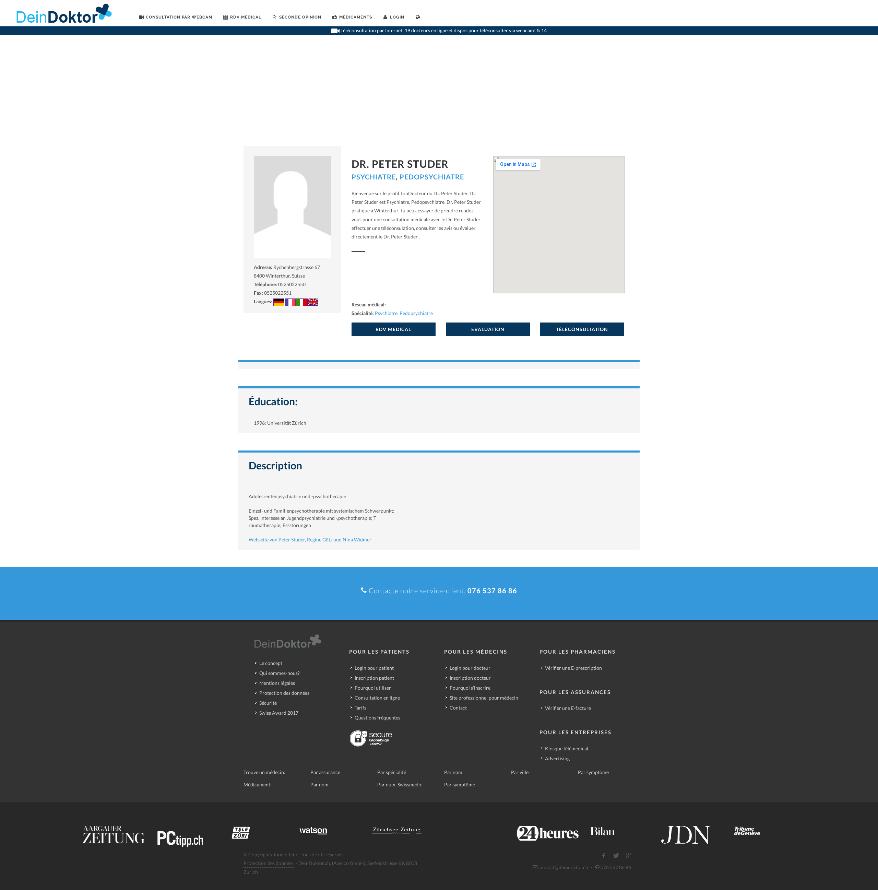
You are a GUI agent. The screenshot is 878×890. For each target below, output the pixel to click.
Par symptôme (593, 772)
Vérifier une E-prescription (573, 668)
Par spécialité (391, 772)
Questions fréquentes (377, 718)
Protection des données (284, 693)
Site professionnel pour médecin (484, 698)
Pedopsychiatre (432, 177)
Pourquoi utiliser (373, 688)
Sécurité (268, 703)
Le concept (270, 663)
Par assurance (325, 772)
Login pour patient (374, 668)
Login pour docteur (470, 668)
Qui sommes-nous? (279, 673)
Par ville (520, 772)
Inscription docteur (470, 678)
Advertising (557, 758)
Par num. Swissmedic (399, 784)
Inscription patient (374, 678)
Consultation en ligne (377, 698)
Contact (458, 708)
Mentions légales (277, 683)
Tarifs (360, 708)
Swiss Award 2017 (278, 713)
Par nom (453, 772)
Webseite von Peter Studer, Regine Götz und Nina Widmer (310, 539)
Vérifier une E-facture (568, 708)
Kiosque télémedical (566, 748)
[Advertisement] (439, 94)
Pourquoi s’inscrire (470, 688)
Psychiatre (374, 177)
